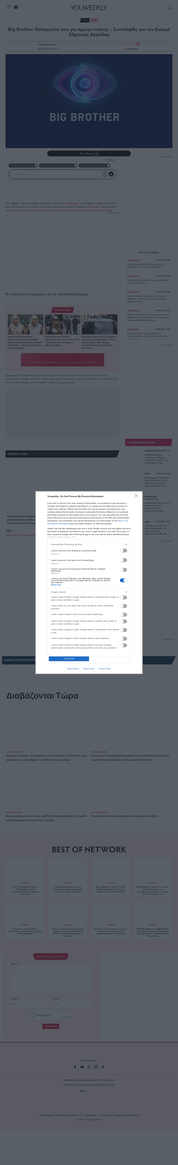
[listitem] (89, 544)
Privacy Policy (105, 669)
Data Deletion (73, 669)
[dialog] (89, 582)
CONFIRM (69, 659)
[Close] (137, 496)
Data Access (89, 669)
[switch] (123, 550)
